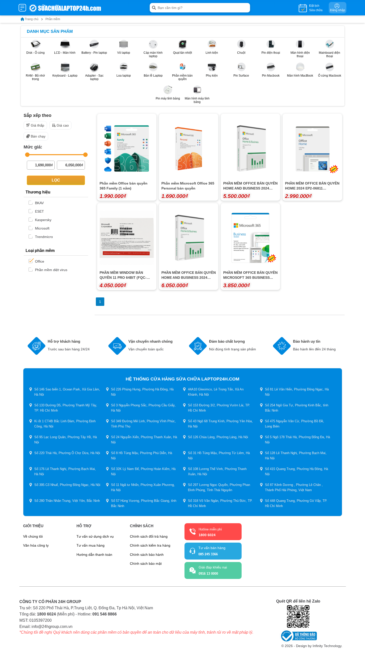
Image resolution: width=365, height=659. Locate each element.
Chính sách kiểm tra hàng (150, 545)
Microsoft (42, 228)
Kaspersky (43, 220)
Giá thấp (37, 125)
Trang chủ (31, 19)
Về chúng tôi (33, 536)
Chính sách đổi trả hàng (149, 536)
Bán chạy (38, 136)
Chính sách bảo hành (147, 555)
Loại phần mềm (40, 250)
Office (39, 261)
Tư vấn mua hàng (90, 545)
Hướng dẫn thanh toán (94, 555)
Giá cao (63, 125)
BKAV (39, 203)
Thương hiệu (38, 192)
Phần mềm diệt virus (51, 270)
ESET (39, 211)
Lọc (56, 180)
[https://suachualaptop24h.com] (65, 8)
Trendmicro (44, 237)
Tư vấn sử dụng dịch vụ (95, 536)
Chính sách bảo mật (146, 563)
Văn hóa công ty (36, 545)
